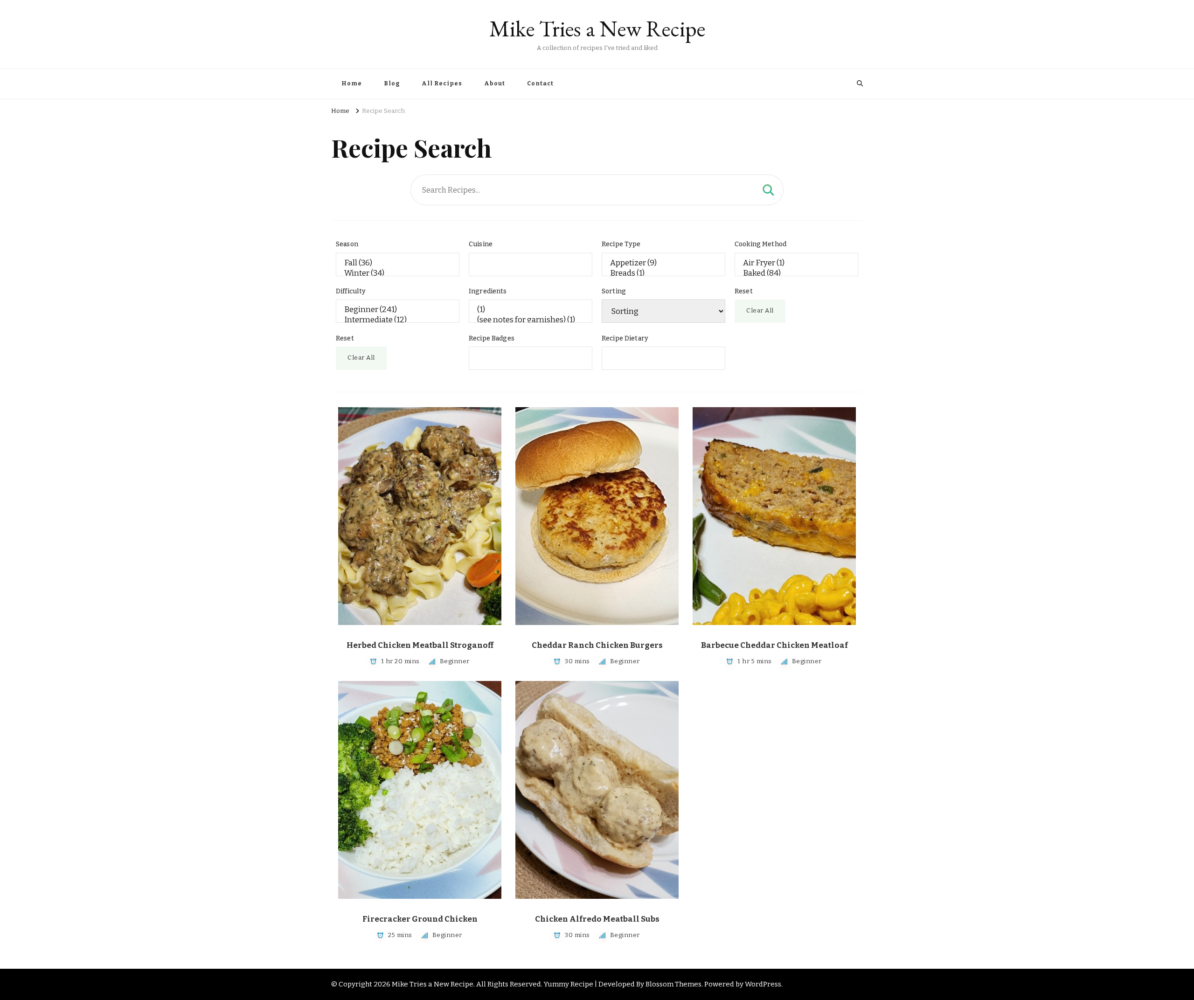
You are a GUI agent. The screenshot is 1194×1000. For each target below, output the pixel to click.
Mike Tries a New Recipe (597, 28)
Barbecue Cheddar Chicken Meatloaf (774, 645)
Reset (744, 291)
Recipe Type (621, 244)
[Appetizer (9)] (663, 263)
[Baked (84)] (796, 273)
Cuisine (481, 244)
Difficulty (351, 291)
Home (351, 83)
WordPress (763, 984)
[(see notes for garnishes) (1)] (530, 320)
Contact (540, 83)
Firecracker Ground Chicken (420, 919)
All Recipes (442, 83)
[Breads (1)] (663, 273)
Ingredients (488, 291)
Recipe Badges (491, 338)
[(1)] (530, 310)
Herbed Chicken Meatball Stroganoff (420, 645)
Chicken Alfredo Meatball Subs (597, 919)
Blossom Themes (673, 984)
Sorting (614, 291)
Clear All (760, 310)
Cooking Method (760, 244)
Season (347, 244)
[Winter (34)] (397, 273)
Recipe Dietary (625, 338)
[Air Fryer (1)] (796, 263)
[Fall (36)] (397, 263)
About (494, 83)
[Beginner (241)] (397, 310)
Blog (392, 83)
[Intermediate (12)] (397, 320)
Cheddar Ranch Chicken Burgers (597, 645)
